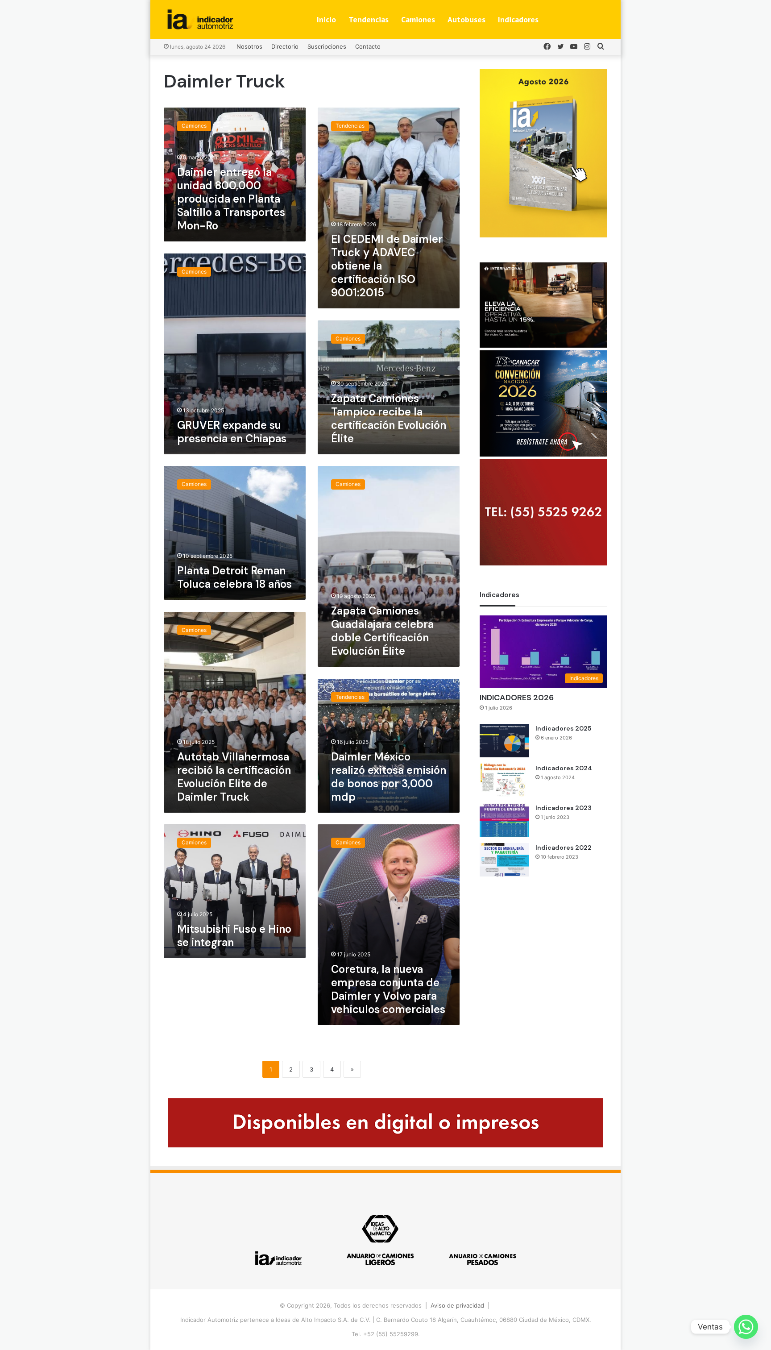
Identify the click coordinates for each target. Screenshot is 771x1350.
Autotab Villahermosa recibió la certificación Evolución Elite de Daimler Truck (234, 777)
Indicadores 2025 (563, 728)
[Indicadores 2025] (504, 740)
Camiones (418, 19)
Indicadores (518, 19)
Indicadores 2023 (563, 808)
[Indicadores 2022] (504, 859)
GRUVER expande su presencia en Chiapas (231, 431)
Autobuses (466, 19)
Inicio (326, 19)
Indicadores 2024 (563, 768)
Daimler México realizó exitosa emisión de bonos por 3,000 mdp (388, 777)
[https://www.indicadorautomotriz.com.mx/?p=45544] (543, 235)
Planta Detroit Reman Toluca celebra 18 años (234, 577)
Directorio (284, 46)
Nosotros (249, 46)
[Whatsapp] (746, 1327)
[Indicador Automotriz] (200, 19)
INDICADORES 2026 (517, 697)
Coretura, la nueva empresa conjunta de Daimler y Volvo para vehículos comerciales (388, 989)
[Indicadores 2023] (504, 820)
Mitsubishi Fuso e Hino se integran (234, 935)
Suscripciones (326, 46)
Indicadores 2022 (563, 847)
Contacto (368, 46)
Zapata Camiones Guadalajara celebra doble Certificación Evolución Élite (382, 631)
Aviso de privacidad (457, 1305)
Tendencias (368, 19)
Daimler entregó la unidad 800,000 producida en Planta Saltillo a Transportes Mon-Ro (231, 199)
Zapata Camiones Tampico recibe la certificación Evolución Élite (388, 418)
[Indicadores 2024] (504, 780)
